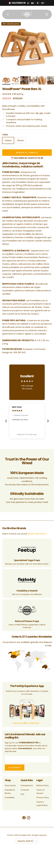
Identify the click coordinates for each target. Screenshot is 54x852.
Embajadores (27, 785)
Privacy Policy (42, 797)
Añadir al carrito (27, 152)
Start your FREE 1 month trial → (27, 723)
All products (10, 785)
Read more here (36, 533)
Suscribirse (14, 767)
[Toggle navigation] (8, 14)
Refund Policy (42, 785)
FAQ (22, 794)
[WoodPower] (27, 14)
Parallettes (10, 797)
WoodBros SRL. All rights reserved (32, 835)
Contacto (25, 790)
